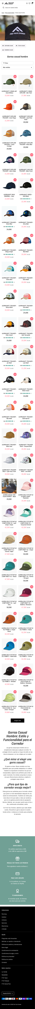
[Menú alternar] (2, 3)
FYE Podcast (5, 981)
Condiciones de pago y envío (10, 953)
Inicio (3, 12)
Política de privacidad (8, 956)
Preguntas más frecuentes (9, 938)
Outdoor (4, 917)
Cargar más (17, 720)
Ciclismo (4, 920)
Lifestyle (4, 929)
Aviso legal (5, 947)
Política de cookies (7, 959)
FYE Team (5, 978)
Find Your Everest (17, 1004)
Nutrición (4, 923)
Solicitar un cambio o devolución (11, 941)
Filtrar (6, 63)
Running (4, 914)
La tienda (4, 972)
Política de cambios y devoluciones (12, 944)
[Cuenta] (27, 3)
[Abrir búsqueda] (3, 7)
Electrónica (5, 926)
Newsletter (5, 975)
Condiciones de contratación (10, 950)
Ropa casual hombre (9, 12)
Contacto (4, 962)
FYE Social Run (6, 984)
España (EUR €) (7, 993)
